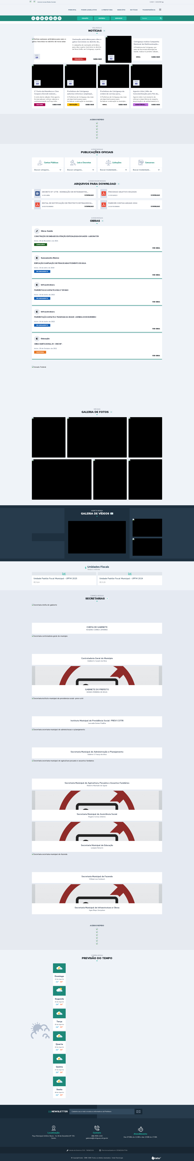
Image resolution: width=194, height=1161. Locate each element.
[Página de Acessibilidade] (60, 18)
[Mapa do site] (55, 18)
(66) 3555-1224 (97, 1136)
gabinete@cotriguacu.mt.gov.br (97, 1138)
